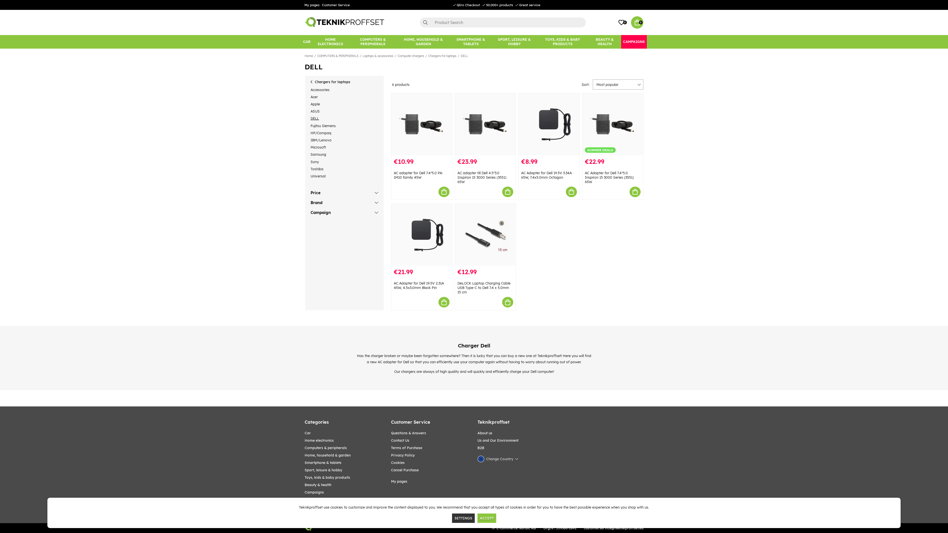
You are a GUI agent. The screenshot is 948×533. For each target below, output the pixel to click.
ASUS (315, 111)
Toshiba (317, 169)
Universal (318, 176)
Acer (314, 97)
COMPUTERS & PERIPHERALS (337, 56)
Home (309, 56)
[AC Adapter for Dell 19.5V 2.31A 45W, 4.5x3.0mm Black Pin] (422, 235)
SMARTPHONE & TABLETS (323, 462)
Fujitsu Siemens (323, 126)
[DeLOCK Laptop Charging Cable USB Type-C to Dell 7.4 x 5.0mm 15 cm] (485, 235)
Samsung (318, 154)
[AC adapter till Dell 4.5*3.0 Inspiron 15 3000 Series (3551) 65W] (485, 124)
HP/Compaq (321, 133)
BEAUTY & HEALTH (318, 485)
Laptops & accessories (378, 56)
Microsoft (318, 147)
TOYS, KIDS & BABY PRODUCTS (327, 477)
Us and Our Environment (497, 440)
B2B (480, 448)
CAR (308, 433)
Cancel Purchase (405, 470)
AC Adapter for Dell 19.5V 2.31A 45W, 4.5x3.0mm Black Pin (419, 285)
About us (484, 433)
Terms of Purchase (406, 448)
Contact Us (400, 440)
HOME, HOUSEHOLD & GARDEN (328, 455)
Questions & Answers (408, 433)
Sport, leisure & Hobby (323, 470)
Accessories (320, 90)
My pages (311, 5)
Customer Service (336, 5)
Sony (315, 162)
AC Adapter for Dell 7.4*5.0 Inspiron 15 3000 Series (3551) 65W (609, 177)
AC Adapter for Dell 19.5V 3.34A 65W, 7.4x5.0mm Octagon (546, 175)
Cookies (398, 462)
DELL (464, 56)
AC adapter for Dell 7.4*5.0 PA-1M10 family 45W (418, 175)
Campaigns (314, 492)
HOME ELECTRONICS (319, 440)
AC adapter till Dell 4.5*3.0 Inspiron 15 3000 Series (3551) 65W (481, 177)
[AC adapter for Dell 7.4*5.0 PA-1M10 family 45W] (422, 124)
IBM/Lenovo (321, 140)
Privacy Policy (403, 455)
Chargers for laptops (442, 56)
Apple (315, 104)
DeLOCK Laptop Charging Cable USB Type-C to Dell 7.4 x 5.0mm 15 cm (484, 287)
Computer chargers (411, 56)
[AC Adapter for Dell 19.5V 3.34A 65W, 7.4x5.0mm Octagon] (549, 124)
